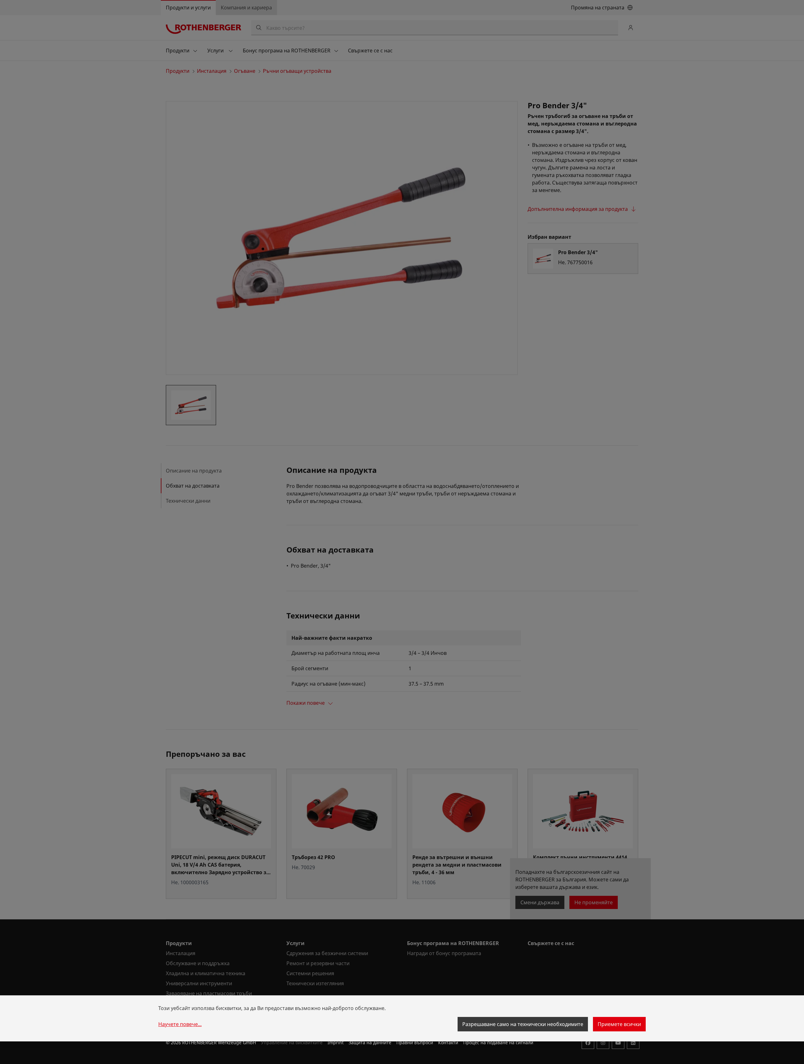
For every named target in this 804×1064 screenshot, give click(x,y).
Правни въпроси (414, 1042)
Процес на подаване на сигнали (498, 1042)
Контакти (448, 1042)
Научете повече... (180, 1024)
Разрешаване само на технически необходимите (522, 1024)
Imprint (336, 1042)
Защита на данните (370, 1042)
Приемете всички (619, 1024)
